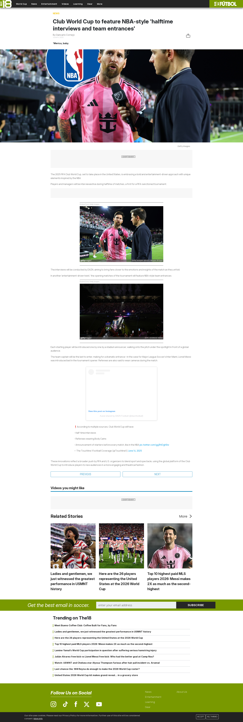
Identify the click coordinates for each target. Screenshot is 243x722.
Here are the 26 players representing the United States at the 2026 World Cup (99, 637)
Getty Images (183, 146)
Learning (78, 4)
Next (157, 474)
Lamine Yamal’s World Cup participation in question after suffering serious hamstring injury (106, 650)
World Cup (21, 4)
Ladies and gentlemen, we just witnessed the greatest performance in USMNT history (103, 631)
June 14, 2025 (135, 450)
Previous (85, 474)
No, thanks (212, 717)
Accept (200, 717)
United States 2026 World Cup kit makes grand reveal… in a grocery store (96, 675)
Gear (90, 4)
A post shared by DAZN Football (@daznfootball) (121, 416)
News (34, 4)
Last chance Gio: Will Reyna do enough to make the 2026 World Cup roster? (97, 669)
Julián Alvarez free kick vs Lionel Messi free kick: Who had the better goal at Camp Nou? (104, 656)
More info (38, 718)
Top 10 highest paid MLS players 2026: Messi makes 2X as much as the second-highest (103, 644)
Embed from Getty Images (89, 204)
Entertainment (49, 4)
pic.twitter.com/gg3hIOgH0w (154, 444)
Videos (65, 4)
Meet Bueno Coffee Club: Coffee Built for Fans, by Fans (86, 625)
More (99, 4)
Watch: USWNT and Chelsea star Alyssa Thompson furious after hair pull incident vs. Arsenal (107, 662)
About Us (182, 691)
